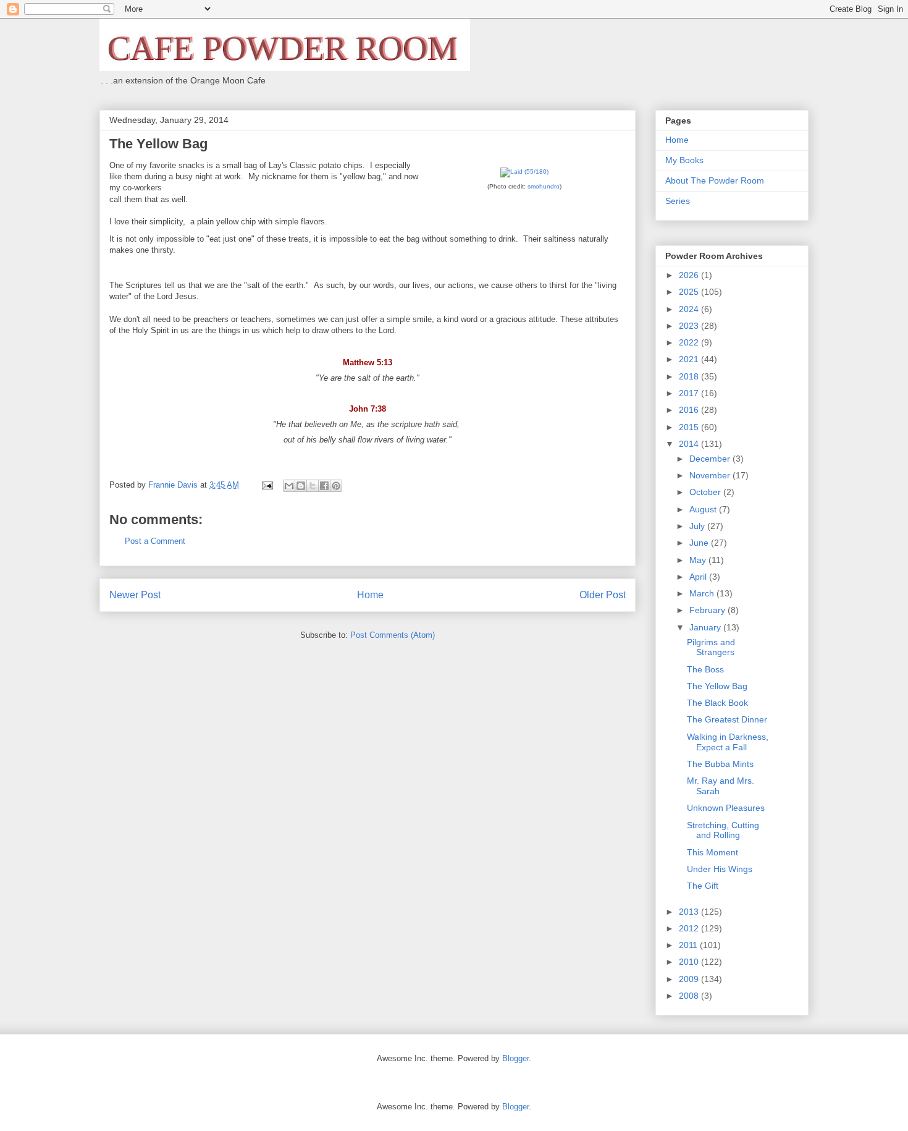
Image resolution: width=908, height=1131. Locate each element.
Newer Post (135, 595)
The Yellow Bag (717, 686)
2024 (690, 309)
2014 (690, 444)
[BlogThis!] (301, 486)
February (708, 610)
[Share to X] (312, 486)
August (704, 509)
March (703, 593)
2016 (690, 410)
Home (370, 595)
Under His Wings (719, 869)
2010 (690, 962)
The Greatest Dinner (727, 719)
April (699, 577)
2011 (689, 945)
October (706, 492)
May (698, 560)
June (700, 543)
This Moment (712, 852)
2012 (690, 928)
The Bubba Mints (720, 764)
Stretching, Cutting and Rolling (723, 830)
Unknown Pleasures (726, 808)
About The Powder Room (714, 180)
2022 (690, 342)
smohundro (544, 186)
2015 (690, 427)
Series (677, 201)
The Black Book (717, 703)
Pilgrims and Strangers (711, 647)
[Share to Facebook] (324, 486)
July (698, 526)
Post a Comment (155, 541)
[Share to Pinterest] (336, 486)
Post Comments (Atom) (392, 635)
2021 (690, 359)
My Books (684, 160)
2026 (690, 275)
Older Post (602, 595)
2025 (690, 292)
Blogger (515, 1058)
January (706, 627)
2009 (690, 979)
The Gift (702, 886)
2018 (690, 376)
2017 (690, 393)
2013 (690, 912)
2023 (690, 326)
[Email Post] (266, 484)
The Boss (705, 669)
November (711, 475)
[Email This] (289, 486)
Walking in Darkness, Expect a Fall (727, 742)
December (711, 459)
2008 (690, 996)
